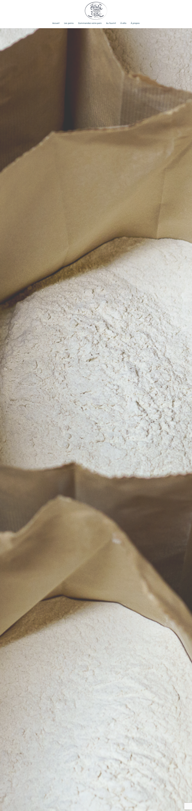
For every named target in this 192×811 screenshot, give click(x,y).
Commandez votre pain (90, 23)
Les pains (69, 23)
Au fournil (111, 23)
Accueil (56, 23)
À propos (135, 23)
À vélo (123, 23)
